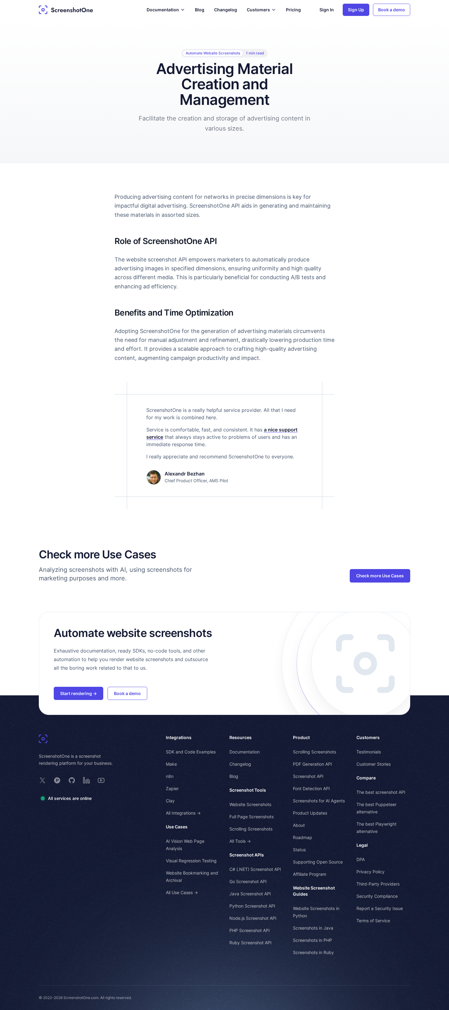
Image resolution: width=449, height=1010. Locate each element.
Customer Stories (373, 764)
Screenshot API (308, 776)
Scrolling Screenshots (250, 828)
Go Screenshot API (248, 881)
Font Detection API (311, 788)
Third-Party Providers (378, 883)
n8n (169, 776)
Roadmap (302, 837)
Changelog (225, 9)
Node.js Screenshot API (252, 918)
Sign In (326, 9)
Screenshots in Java (313, 927)
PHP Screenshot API (249, 930)
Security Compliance (377, 896)
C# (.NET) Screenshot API (255, 869)
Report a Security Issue (379, 908)
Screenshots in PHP (312, 940)
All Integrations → (183, 813)
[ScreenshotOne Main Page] (66, 10)
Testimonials (368, 751)
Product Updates (310, 813)
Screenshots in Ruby (313, 952)
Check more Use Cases (380, 575)
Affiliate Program (309, 874)
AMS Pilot (218, 480)
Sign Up (356, 9)
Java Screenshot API (250, 893)
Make (171, 764)
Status (299, 849)
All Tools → (240, 841)
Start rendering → (78, 693)
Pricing (293, 9)
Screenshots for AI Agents (319, 800)
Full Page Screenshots (251, 816)
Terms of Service (373, 920)
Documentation (244, 751)
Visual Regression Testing (191, 860)
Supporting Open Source (318, 861)
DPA (360, 859)
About (299, 825)
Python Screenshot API (252, 905)
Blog (199, 9)
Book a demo (391, 9)
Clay (170, 800)
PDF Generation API (312, 764)
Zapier (172, 788)
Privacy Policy (370, 871)
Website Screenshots (250, 804)
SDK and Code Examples (191, 751)
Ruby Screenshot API (250, 942)
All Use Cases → (182, 892)
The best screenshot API (380, 792)
